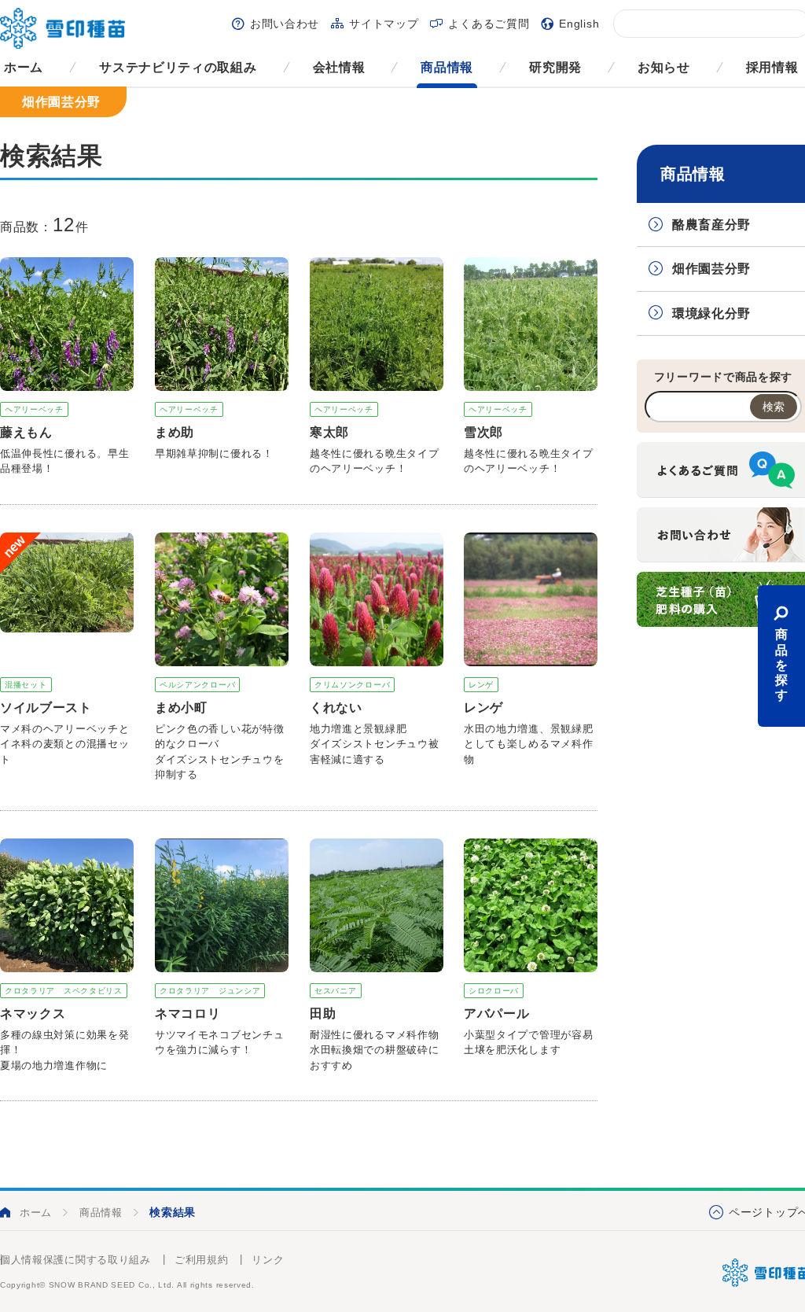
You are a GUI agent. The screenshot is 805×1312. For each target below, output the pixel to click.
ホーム (23, 67)
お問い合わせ (284, 23)
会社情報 (339, 67)
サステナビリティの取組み (177, 67)
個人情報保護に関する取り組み (75, 1260)
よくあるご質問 (488, 23)
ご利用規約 (202, 1260)
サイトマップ (383, 23)
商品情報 (447, 67)
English (579, 23)
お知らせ (664, 67)
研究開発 (555, 67)
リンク (268, 1260)
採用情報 (772, 67)
